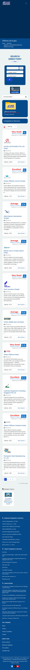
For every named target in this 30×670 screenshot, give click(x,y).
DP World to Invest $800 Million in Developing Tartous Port (14, 595)
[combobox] (15, 72)
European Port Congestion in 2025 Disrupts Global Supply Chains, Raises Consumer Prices (14, 598)
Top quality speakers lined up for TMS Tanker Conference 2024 (15, 615)
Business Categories (7, 645)
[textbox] (14, 72)
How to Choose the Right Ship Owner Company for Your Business (13, 602)
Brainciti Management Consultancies (9, 562)
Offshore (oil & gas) (8, 46)
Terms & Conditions (7, 631)
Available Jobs (6, 650)
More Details (21, 162)
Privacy (4, 628)
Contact (4, 634)
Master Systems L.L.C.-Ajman (8, 544)
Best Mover (4, 552)
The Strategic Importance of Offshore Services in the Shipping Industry (14, 609)
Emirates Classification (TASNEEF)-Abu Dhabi (11, 534)
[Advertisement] (15, 22)
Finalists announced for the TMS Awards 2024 (11, 605)
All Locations (5, 647)
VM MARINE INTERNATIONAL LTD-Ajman (11, 539)
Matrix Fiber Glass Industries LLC (9, 576)
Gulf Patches (5, 567)
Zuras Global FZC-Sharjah (7, 536)
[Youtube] (17, 666)
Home (3, 43)
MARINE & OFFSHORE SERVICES (13, 45)
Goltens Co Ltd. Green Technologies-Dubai (10, 542)
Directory (9, 43)
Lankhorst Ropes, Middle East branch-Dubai (11, 526)
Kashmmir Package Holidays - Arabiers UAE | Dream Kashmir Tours (14, 555)
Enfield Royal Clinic (6, 579)
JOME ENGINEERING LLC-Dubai (9, 529)
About (3, 625)
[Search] (10, 79)
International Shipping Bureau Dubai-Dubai (10, 531)
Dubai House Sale (5, 564)
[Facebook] (12, 666)
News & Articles (6, 642)
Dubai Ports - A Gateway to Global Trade (10, 618)
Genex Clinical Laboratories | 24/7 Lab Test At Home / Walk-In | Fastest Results (15, 573)
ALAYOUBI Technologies (7, 570)
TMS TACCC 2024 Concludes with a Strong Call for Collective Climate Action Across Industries (14, 612)
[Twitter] (15, 666)
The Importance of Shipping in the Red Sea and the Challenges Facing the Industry (15, 587)
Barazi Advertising (23, 659)
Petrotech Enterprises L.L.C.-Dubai (9, 524)
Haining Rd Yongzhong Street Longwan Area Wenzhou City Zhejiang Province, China (14, 559)
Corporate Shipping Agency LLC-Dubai (10, 521)
